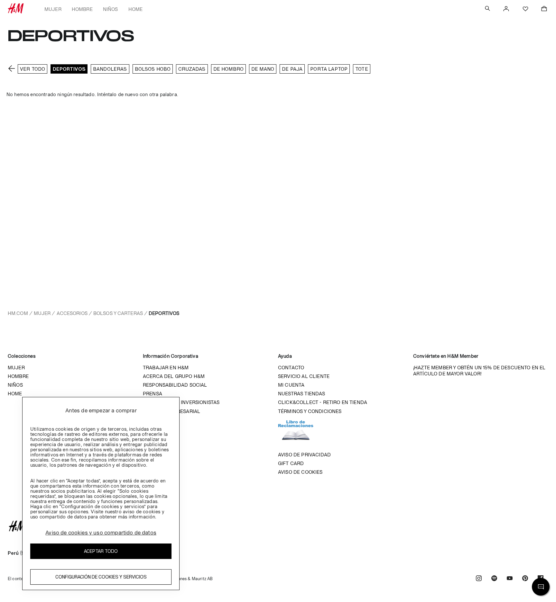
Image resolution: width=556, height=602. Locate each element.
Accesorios (72, 313)
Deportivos (69, 69)
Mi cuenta (291, 385)
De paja (292, 69)
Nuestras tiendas (301, 393)
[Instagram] (479, 579)
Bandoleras (110, 69)
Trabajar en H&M (166, 367)
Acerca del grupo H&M (174, 376)
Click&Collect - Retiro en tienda (322, 402)
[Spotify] (494, 579)
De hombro (228, 69)
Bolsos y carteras (118, 313)
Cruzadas (191, 69)
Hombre (82, 9)
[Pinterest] (525, 579)
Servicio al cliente (303, 376)
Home (135, 9)
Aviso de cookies (300, 472)
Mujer (52, 9)
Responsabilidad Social (175, 385)
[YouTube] (510, 579)
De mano (262, 69)
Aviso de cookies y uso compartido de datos (100, 532)
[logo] (278, 526)
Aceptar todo (101, 551)
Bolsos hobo (153, 69)
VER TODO (32, 69)
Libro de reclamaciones (302, 433)
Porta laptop (329, 69)
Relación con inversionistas (181, 402)
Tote (361, 69)
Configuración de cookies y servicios (101, 577)
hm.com (18, 313)
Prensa (152, 393)
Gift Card (291, 463)
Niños (110, 9)
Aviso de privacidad (304, 454)
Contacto (291, 367)
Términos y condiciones (310, 411)
